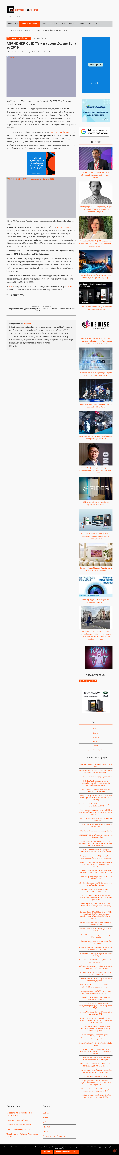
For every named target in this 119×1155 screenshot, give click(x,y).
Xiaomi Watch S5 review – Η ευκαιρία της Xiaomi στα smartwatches (96, 790)
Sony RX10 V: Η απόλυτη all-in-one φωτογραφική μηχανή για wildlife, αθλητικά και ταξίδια (95, 1006)
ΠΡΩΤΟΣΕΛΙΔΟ (13, 24)
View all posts (27, 323)
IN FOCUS (81, 24)
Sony (10, 286)
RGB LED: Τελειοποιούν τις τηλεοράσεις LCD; (96, 777)
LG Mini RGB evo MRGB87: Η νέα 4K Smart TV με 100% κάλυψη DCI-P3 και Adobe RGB (95, 1065)
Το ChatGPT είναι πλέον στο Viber (96, 1076)
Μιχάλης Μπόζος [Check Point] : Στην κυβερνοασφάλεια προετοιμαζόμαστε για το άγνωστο (95, 1051)
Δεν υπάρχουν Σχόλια (30, 52)
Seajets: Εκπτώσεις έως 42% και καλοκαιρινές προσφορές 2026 (95, 923)
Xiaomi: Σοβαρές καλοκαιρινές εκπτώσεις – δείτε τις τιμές (96, 936)
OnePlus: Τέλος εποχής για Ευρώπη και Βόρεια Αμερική (95, 955)
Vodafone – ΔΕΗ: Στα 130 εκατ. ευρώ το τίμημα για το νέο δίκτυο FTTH (95, 805)
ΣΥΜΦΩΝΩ (47, 1152)
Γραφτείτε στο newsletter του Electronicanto (19, 1114)
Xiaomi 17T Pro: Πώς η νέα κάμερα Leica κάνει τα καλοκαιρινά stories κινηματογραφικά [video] (96, 864)
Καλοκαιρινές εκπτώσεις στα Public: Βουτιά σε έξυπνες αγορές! (96, 942)
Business (96, 729)
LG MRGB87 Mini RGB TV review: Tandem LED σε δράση (95, 765)
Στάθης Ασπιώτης (16, 52)
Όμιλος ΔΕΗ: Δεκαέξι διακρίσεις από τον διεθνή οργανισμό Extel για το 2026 (95, 948)
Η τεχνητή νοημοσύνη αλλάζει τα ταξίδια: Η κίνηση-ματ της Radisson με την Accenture (95, 857)
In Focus (96, 737)
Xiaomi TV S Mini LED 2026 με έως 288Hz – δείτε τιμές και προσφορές (95, 961)
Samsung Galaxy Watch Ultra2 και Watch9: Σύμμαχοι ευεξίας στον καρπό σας (96, 890)
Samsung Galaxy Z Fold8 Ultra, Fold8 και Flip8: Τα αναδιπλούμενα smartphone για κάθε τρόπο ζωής (96, 897)
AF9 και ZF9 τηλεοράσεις (61, 132)
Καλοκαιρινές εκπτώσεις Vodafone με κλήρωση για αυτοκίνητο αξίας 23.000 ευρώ (95, 967)
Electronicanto (13, 30)
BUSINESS (45, 24)
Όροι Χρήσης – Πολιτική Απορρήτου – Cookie (23, 1135)
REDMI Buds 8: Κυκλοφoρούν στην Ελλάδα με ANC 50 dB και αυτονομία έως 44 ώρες (96, 986)
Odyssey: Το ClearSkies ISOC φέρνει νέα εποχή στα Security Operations (96, 980)
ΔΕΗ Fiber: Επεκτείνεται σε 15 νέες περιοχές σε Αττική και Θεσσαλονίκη (95, 884)
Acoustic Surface (64, 227)
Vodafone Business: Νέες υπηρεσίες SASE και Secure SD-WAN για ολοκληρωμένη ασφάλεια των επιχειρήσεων (96, 1020)
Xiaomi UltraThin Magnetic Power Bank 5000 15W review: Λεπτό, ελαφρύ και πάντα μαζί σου (95, 871)
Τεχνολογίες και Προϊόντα (18, 38)
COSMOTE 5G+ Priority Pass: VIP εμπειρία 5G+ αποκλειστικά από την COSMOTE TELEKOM (96, 851)
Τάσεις (96, 746)
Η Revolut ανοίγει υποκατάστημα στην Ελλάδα (95, 831)
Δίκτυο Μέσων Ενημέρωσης (18, 1129)
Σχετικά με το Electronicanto (19, 1124)
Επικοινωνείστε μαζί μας (17, 1120)
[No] (117, 1150)
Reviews (96, 741)
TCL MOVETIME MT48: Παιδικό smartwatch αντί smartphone (95, 826)
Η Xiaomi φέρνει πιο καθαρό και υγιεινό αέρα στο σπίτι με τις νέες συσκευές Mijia (96, 1071)
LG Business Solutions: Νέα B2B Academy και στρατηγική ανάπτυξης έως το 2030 (95, 1090)
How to (95, 733)
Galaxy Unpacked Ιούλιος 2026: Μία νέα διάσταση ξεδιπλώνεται (96, 998)
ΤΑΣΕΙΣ (63, 24)
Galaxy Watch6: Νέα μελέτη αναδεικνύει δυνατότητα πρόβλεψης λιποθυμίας (96, 1059)
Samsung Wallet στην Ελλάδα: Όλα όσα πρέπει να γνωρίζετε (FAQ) (95, 1013)
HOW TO (71, 24)
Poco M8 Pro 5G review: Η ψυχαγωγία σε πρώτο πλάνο (95, 930)
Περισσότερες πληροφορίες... (66, 1152)
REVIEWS (55, 24)
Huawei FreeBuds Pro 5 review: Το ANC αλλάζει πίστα (95, 1044)
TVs (22, 295)
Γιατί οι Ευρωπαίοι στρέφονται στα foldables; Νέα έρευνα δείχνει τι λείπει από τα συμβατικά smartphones (95, 812)
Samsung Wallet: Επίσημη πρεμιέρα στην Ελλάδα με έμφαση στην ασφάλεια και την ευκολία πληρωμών (96, 1028)
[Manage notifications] (114, 1150)
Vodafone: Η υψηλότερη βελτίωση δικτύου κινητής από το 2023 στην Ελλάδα (96, 1096)
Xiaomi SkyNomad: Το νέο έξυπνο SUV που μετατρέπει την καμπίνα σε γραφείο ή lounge (96, 992)
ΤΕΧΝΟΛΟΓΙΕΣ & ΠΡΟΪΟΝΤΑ (29, 24)
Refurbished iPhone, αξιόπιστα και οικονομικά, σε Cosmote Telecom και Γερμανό (95, 772)
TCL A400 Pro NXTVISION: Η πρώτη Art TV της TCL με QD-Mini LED (95, 973)
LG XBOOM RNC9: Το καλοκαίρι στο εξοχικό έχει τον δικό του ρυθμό (95, 836)
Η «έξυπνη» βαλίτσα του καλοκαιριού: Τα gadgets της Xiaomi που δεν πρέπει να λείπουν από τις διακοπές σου (95, 843)
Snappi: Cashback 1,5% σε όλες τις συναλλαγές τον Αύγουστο (95, 819)
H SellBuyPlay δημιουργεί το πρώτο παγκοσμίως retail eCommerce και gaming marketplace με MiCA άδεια (96, 783)
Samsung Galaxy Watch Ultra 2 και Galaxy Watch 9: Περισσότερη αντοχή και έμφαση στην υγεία (96, 906)
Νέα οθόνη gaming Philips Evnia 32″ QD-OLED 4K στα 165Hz (96, 878)
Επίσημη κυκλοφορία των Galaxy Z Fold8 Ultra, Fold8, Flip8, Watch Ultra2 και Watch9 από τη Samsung (95, 798)
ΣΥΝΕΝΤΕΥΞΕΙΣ (92, 24)
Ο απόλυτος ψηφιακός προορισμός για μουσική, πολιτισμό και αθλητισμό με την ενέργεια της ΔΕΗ (95, 1037)
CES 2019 (68, 286)
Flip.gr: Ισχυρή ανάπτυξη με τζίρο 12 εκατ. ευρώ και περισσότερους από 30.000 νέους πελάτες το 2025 (96, 1083)
